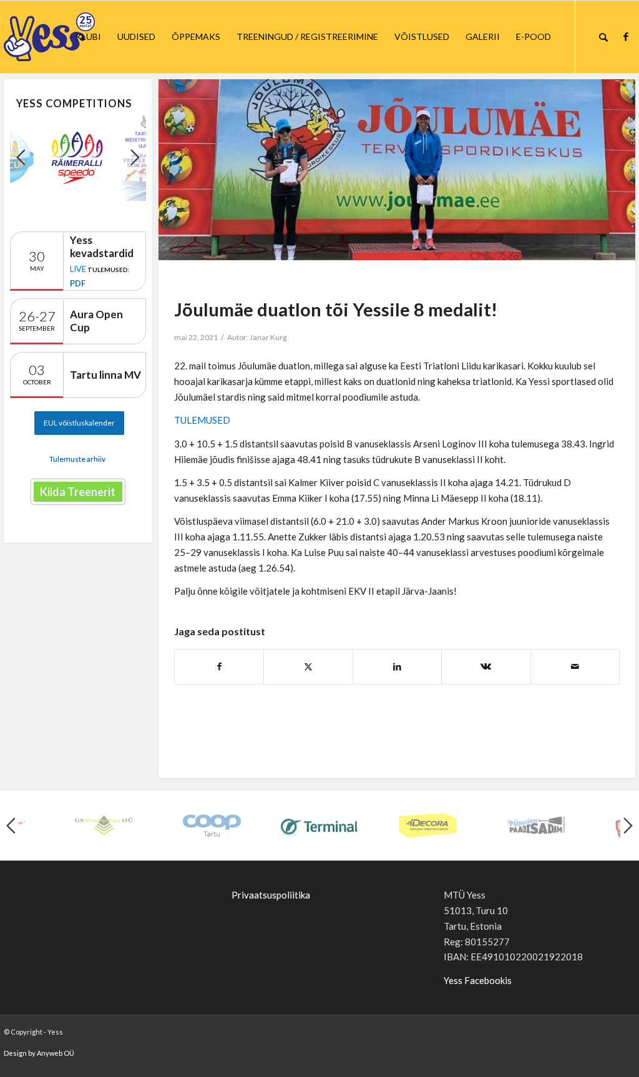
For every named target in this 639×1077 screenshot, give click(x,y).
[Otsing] (603, 37)
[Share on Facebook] (219, 667)
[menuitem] (88, 37)
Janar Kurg (268, 337)
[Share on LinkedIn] (397, 667)
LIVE (78, 269)
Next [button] (135, 157)
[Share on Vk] (486, 667)
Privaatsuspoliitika (271, 894)
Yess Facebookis (478, 980)
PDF (77, 283)
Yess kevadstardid (102, 246)
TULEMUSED (202, 420)
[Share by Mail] (575, 667)
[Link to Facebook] (626, 36)
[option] (78, 157)
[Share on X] (308, 667)
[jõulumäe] (397, 169)
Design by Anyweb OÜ (39, 1053)
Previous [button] (21, 157)
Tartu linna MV (105, 374)
